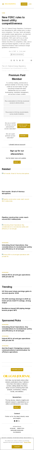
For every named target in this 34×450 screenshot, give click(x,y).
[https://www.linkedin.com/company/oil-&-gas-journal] (17, 421)
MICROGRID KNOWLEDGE (17, 430)
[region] (17, 444)
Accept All (17, 446)
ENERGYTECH (20, 428)
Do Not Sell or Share (18, 438)
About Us (4, 438)
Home (3, 13)
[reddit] (20, 60)
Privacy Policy (27, 438)
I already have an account (17, 144)
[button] (3, 4)
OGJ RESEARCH (17, 432)
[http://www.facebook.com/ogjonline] (14, 421)
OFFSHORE (12, 428)
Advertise (9, 438)
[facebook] (11, 60)
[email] (22, 60)
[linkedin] (14, 60)
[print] (31, 60)
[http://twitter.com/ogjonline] (19, 421)
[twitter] (17, 60)
